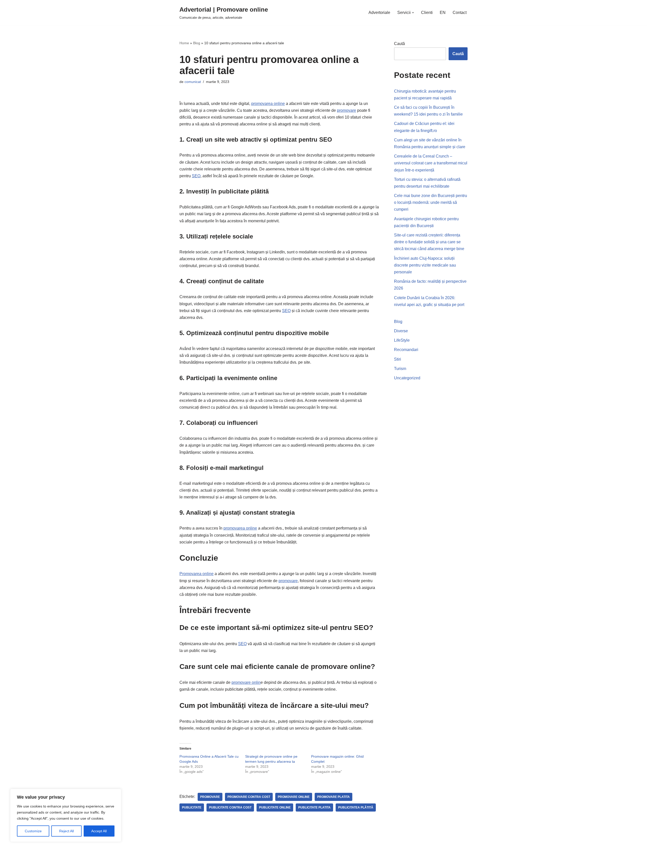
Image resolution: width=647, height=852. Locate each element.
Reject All (66, 831)
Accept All (99, 831)
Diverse (401, 331)
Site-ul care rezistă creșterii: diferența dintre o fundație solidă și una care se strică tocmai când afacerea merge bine (429, 242)
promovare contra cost (248, 797)
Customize (33, 831)
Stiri (397, 359)
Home (184, 43)
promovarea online (268, 103)
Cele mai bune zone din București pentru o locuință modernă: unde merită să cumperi (430, 202)
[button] (413, 13)
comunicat (192, 82)
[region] (65, 815)
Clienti (427, 12)
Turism (400, 368)
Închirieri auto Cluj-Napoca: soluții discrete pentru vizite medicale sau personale (425, 265)
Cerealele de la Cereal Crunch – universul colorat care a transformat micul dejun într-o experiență (430, 163)
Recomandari (406, 349)
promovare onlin (246, 682)
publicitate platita (314, 807)
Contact (460, 12)
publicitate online (275, 807)
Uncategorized (407, 378)
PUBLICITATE (191, 807)
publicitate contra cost (230, 807)
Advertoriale (379, 12)
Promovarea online (196, 574)
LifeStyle (402, 340)
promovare (346, 110)
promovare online (294, 797)
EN (443, 12)
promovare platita (333, 797)
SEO (196, 176)
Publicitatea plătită (355, 807)
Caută (399, 43)
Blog (196, 43)
